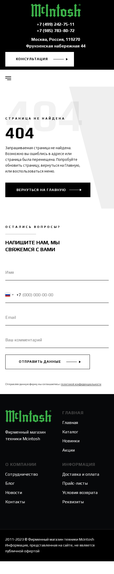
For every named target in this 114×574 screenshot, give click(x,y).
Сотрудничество (21, 474)
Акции (68, 450)
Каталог (70, 431)
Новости (13, 492)
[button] (39, 59)
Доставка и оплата (80, 474)
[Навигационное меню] (8, 78)
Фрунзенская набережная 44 (55, 45)
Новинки (71, 440)
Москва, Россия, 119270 (55, 39)
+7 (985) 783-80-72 (55, 30)
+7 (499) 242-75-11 (55, 24)
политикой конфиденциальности (81, 384)
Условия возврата (80, 492)
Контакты (15, 501)
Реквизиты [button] (73, 501)
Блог (10, 483)
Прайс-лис (72, 483)
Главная (70, 422)
